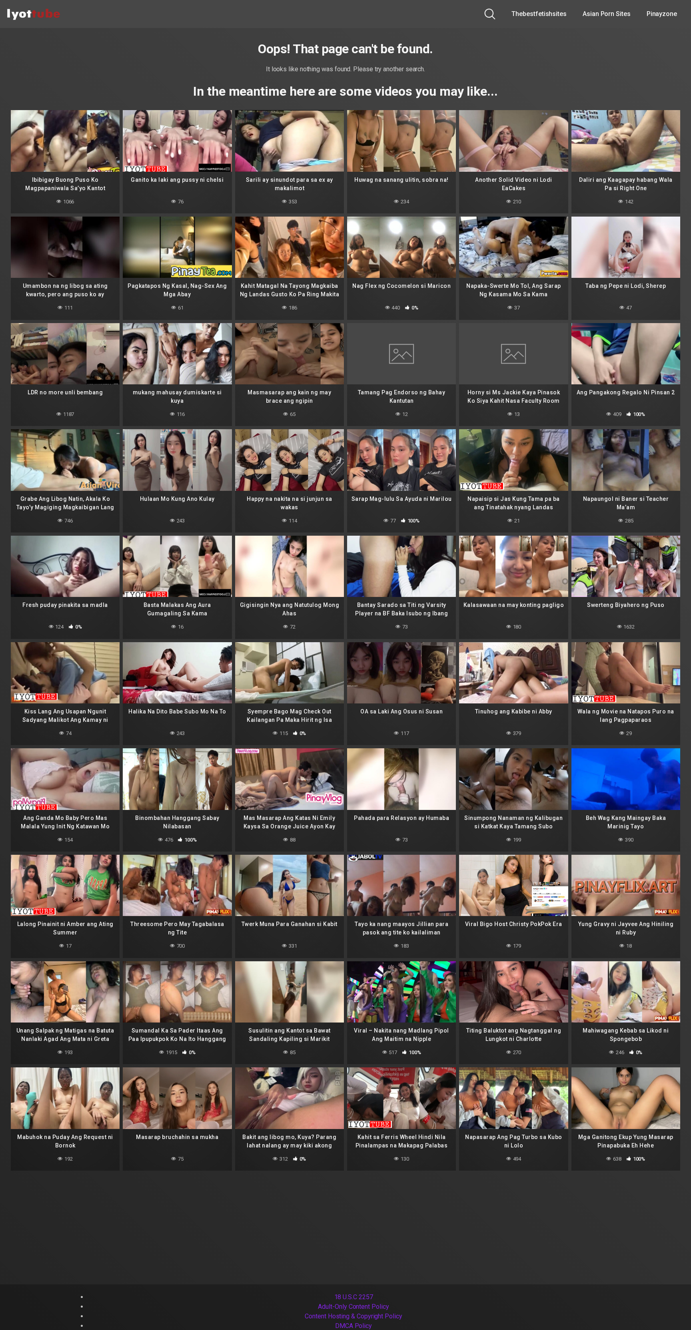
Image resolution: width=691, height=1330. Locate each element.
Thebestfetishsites (539, 14)
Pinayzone (662, 14)
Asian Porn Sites (607, 14)
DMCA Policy (353, 1326)
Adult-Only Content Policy (353, 1306)
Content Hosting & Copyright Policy (353, 1316)
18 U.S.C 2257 (353, 1297)
